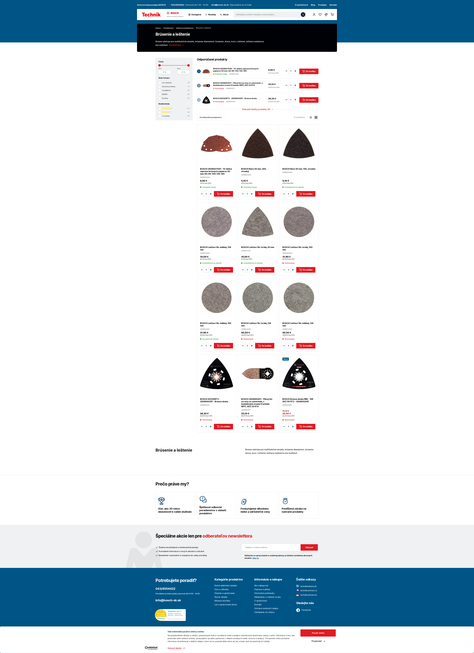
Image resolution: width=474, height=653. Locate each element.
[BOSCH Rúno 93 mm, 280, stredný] (257, 143)
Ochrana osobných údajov (266, 608)
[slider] (159, 65)
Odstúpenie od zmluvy (264, 612)
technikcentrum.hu (308, 595)
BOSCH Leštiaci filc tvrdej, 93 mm (257, 247)
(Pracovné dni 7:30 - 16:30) (196, 5)
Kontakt (333, 5)
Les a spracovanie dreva (225, 604)
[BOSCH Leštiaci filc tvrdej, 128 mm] (257, 297)
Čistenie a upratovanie (224, 593)
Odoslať (309, 547)
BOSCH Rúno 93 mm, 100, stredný (298, 169)
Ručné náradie (220, 597)
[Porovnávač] (326, 14)
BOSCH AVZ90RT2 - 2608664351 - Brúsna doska (235, 98)
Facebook (306, 610)
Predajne (322, 5)
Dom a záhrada (221, 589)
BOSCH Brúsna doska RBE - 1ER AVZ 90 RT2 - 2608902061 (297, 400)
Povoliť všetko (318, 633)
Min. (160, 68)
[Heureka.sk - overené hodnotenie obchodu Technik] (171, 615)
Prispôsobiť (317, 641)
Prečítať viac (175, 45)
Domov (158, 28)
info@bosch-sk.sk (168, 600)
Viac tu (255, 558)
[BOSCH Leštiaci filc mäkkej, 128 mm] (216, 221)
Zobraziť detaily (174, 648)
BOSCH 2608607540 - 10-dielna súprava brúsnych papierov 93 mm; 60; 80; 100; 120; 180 (235, 70)
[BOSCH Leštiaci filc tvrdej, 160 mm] (298, 221)
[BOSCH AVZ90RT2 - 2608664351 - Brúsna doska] (206, 100)
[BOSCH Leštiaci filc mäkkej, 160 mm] (216, 297)
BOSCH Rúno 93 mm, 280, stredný (253, 170)
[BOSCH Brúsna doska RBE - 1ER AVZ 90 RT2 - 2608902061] (298, 373)
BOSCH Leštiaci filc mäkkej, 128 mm (215, 248)
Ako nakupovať (261, 585)
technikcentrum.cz (308, 590)
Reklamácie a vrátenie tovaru (267, 597)
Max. (179, 68)
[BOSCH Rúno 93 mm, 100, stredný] (298, 143)
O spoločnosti (301, 5)
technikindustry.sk (308, 586)
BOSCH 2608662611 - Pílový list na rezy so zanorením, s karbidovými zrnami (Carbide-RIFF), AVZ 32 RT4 (238, 84)
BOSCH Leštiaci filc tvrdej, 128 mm (256, 324)
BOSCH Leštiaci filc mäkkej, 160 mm (215, 324)
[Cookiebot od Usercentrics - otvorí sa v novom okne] (151, 648)
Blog (313, 5)
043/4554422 (177, 5)
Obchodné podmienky (264, 593)
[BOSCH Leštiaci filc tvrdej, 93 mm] (257, 221)
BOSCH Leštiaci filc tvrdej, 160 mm (297, 248)
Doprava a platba (262, 589)
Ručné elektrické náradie (225, 585)
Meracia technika (222, 600)
